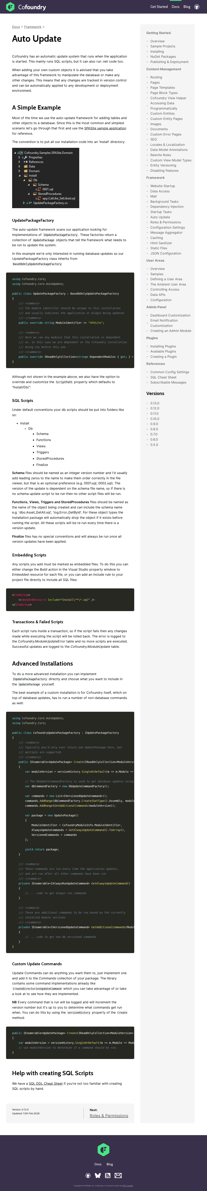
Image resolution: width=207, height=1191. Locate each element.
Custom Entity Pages (166, 119)
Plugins (152, 338)
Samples (156, 274)
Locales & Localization (167, 145)
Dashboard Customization (170, 315)
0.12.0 (154, 408)
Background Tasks (164, 201)
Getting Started (158, 33)
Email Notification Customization (164, 323)
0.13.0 (154, 403)
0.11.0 (154, 413)
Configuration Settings (167, 227)
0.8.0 (154, 429)
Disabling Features (164, 170)
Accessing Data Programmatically (163, 105)
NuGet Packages (163, 56)
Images (155, 124)
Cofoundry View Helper (168, 98)
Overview (157, 41)
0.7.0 (153, 434)
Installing (157, 51)
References (155, 364)
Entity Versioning (163, 165)
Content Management (163, 69)
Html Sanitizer (161, 243)
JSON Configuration (165, 253)
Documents (159, 129)
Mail (153, 196)
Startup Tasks (161, 212)
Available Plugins (163, 351)
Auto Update (160, 217)
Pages (155, 82)
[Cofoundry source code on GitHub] (88, 1175)
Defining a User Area (166, 279)
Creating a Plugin (163, 357)
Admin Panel (156, 307)
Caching (156, 238)
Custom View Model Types (170, 160)
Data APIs (157, 295)
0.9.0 (154, 424)
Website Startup (162, 186)
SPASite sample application (105, 128)
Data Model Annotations (169, 150)
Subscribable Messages (168, 382)
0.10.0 (154, 419)
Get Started (159, 7)
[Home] (103, 1155)
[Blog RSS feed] (107, 1175)
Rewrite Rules (160, 155)
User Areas (155, 260)
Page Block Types (164, 93)
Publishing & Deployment (169, 62)
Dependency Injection (167, 207)
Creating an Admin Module (170, 331)
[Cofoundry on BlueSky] (98, 1175)
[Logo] (26, 7)
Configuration (160, 300)
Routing (156, 77)
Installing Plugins (163, 346)
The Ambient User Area (168, 284)
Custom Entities (162, 113)
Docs (176, 7)
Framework (32, 27)
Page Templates (162, 87)
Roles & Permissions (109, 1115)
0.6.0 (154, 439)
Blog (187, 7)
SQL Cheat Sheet (163, 377)
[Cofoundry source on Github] (196, 6)
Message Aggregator (166, 232)
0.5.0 (154, 445)
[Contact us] (118, 1175)
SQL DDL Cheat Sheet (46, 1083)
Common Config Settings (169, 372)
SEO (153, 139)
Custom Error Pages (165, 134)
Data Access (160, 191)
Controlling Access (164, 289)
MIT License (128, 1186)
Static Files (158, 248)
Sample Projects (162, 46)
